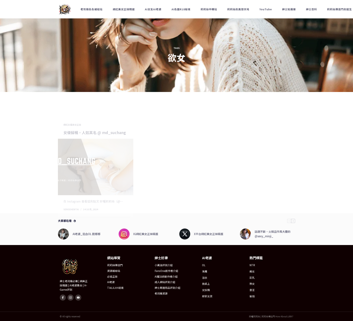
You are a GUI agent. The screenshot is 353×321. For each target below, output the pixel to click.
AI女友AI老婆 (166, 29)
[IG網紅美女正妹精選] (124, 273)
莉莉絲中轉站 (222, 29)
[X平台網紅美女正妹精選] (184, 273)
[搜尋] (293, 29)
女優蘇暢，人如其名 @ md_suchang (94, 158)
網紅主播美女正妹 (72, 150)
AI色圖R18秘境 (194, 29)
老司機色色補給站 (105, 29)
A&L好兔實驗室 (269, 48)
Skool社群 (290, 29)
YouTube (267, 12)
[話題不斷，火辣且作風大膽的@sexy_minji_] (245, 273)
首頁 (80, 29)
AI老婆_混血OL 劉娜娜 (86, 274)
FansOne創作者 (269, 38)
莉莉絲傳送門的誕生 (270, 29)
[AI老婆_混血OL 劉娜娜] (63, 273)
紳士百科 (267, 22)
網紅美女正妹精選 (137, 29)
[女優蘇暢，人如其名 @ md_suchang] (95, 192)
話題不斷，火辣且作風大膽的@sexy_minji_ (272, 273)
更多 (243, 29)
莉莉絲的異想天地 (270, 4)
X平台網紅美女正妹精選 (208, 274)
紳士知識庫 (268, 17)
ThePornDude (270, 56)
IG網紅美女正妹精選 (145, 274)
